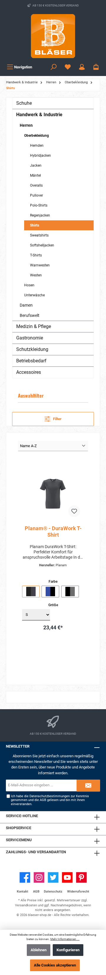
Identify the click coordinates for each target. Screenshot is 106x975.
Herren (26, 125)
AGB (43, 800)
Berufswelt (29, 315)
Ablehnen (39, 950)
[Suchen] (54, 67)
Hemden (37, 145)
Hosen (29, 285)
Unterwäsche (34, 295)
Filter (57, 419)
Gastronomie (29, 338)
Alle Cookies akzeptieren (55, 965)
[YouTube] (67, 877)
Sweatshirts (39, 235)
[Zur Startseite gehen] (53, 36)
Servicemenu (19, 840)
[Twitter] (53, 877)
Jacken (36, 165)
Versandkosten (26, 905)
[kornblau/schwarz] (50, 591)
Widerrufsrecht (78, 891)
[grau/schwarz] (31, 591)
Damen (26, 305)
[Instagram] (39, 877)
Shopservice (18, 828)
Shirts (34, 225)
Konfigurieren (68, 950)
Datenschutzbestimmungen (49, 796)
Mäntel (35, 175)
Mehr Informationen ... (65, 939)
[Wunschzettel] (68, 67)
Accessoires (28, 372)
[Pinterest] (81, 877)
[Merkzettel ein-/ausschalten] (74, 511)
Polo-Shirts (38, 205)
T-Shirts (36, 255)
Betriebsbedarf (31, 361)
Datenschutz (53, 891)
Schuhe (24, 103)
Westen (36, 275)
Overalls (36, 185)
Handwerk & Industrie (39, 114)
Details (53, 659)
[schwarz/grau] (70, 591)
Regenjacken (40, 215)
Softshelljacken (42, 245)
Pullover (36, 195)
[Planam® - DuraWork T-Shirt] (53, 491)
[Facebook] (25, 877)
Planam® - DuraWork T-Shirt (53, 531)
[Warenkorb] (96, 67)
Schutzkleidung (32, 349)
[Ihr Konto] (82, 67)
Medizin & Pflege (33, 326)
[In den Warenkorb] (65, 643)
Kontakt (22, 891)
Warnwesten (40, 265)
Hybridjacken (40, 155)
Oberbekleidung (36, 136)
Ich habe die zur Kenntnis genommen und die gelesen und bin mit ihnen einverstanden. (50, 800)
